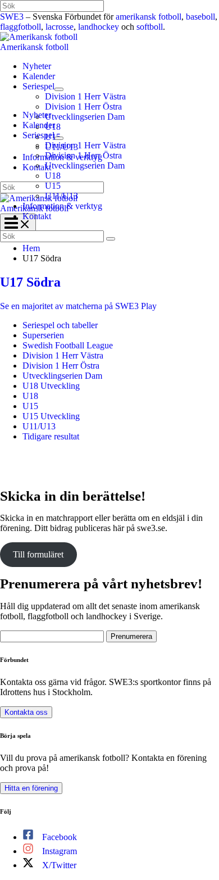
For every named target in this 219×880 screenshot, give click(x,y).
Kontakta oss (26, 712)
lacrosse (59, 26)
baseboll (200, 16)
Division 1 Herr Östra (60, 365)
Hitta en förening (31, 788)
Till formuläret (38, 554)
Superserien (43, 335)
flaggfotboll (20, 26)
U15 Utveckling (51, 416)
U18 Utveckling (51, 386)
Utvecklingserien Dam (62, 375)
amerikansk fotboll (148, 16)
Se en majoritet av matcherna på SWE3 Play (78, 306)
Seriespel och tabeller (60, 325)
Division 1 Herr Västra (62, 355)
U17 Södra (30, 282)
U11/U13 (39, 426)
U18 (30, 396)
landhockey (98, 26)
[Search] (110, 239)
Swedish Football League (67, 345)
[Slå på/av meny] (58, 89)
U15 (30, 406)
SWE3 (12, 16)
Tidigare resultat (50, 436)
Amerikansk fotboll (34, 47)
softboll (149, 26)
